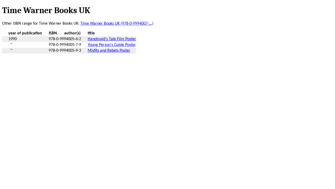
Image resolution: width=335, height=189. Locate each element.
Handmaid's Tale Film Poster (112, 39)
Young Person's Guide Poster (112, 45)
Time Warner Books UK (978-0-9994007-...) (116, 24)
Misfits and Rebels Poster (109, 51)
